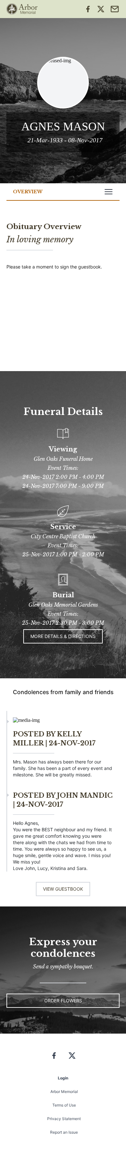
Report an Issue (64, 1132)
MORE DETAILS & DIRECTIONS (63, 636)
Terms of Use (64, 1105)
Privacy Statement (64, 1118)
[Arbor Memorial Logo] (21, 9)
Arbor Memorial (64, 1091)
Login (63, 1078)
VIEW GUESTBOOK (63, 889)
